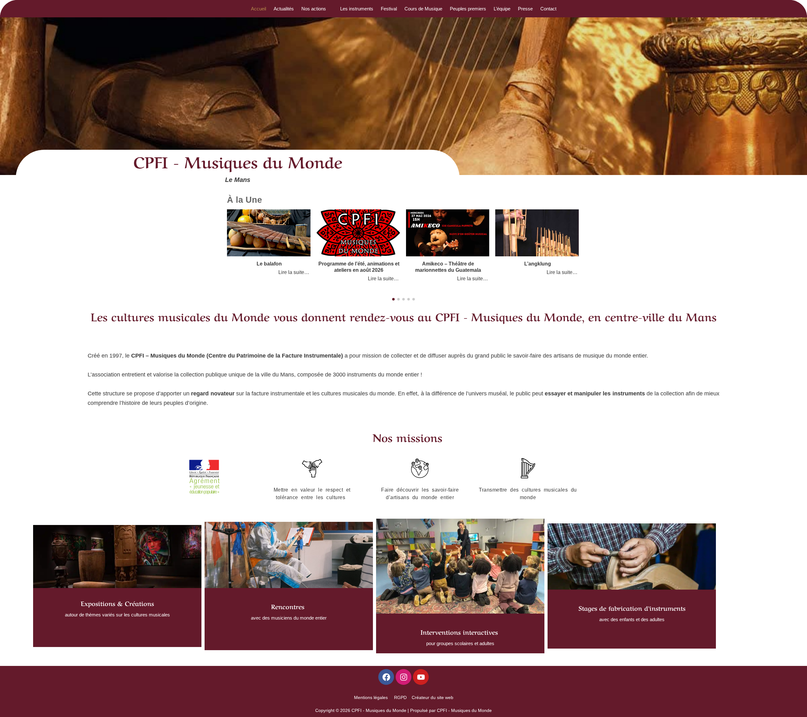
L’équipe (502, 8)
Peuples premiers (468, 8)
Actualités (284, 8)
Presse (525, 8)
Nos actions (313, 8)
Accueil (258, 8)
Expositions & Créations (117, 603)
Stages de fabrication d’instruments (631, 607)
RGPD (400, 697)
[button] (317, 8)
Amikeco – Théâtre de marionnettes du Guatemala (448, 267)
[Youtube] (421, 677)
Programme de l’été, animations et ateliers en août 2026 (358, 267)
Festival (389, 8)
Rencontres (288, 606)
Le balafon (269, 263)
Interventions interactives (459, 631)
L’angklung (537, 263)
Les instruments (356, 8)
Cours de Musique (423, 8)
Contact (548, 8)
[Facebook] (386, 677)
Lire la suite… (293, 272)
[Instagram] (403, 677)
